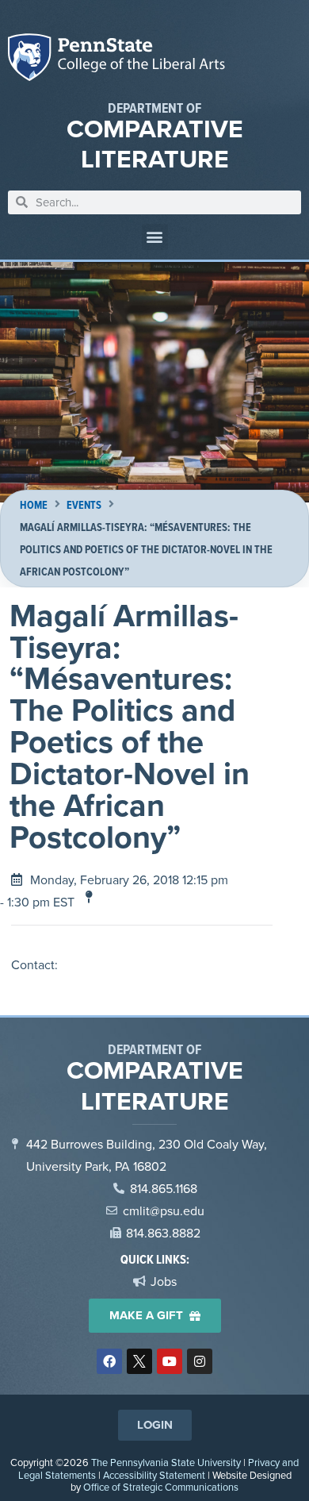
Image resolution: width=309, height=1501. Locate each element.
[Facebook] (109, 1361)
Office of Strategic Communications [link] (160, 1487)
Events (84, 505)
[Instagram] (199, 1361)
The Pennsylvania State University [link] (166, 1462)
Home (34, 505)
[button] (155, 237)
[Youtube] (169, 1361)
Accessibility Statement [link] (154, 1475)
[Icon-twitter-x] (139, 1361)
